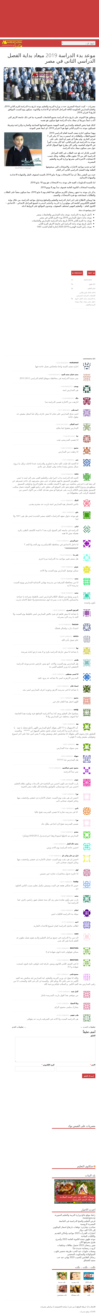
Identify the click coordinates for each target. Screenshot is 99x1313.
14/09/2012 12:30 (60, 844)
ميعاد (81, 302)
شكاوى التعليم (85, 1166)
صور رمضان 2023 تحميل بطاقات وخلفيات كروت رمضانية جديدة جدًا (76, 1247)
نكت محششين (62, 1295)
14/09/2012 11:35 (55, 856)
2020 (89, 292)
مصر (89, 302)
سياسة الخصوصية (60, 1307)
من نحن (72, 1307)
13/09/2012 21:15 (68, 922)
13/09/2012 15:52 (63, 948)
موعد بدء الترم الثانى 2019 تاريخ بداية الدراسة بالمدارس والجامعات (62, 220)
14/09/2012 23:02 (67, 660)
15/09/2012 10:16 (66, 555)
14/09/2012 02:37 (66, 882)
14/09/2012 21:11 (67, 698)
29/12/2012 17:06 (69, 436)
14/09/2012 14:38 (67, 780)
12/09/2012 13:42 (63, 1003)
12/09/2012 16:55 (62, 974)
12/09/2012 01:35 (63, 1015)
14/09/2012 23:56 (66, 636)
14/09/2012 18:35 (69, 724)
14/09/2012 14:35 (68, 794)
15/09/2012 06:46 (67, 593)
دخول (93, 302)
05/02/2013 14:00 (54, 375)
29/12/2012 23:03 (62, 424)
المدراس (80, 295)
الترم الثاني (83, 292)
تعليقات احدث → (87, 1026)
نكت (88, 1295)
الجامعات (92, 295)
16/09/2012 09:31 (68, 512)
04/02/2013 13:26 (68, 398)
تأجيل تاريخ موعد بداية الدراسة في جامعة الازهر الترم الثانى (65, 223)
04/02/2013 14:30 (67, 386)
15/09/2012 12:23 (63, 541)
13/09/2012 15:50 (63, 960)
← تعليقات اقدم (19, 1026)
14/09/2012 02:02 (67, 896)
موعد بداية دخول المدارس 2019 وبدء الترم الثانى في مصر (66, 217)
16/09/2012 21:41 (67, 500)
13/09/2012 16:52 (67, 934)
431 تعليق (92, 284)
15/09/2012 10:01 (67, 567)
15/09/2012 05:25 (59, 610)
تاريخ (76, 299)
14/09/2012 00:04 (67, 910)
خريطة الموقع (81, 1307)
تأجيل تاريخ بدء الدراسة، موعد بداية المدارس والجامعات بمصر (64, 214)
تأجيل (81, 299)
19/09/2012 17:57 (68, 460)
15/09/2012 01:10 (65, 625)
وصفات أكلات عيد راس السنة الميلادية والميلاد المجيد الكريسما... (77, 1198)
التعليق (93, 1035)
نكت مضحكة (75, 1295)
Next (90, 273)
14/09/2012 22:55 (58, 674)
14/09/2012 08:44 (68, 870)
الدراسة (86, 295)
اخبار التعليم (91, 288)
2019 (93, 292)
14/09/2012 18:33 (67, 756)
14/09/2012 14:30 (68, 820)
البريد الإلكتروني (48, 1065)
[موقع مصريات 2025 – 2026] (12, 48)
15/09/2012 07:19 (67, 579)
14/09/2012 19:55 (66, 710)
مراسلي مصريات (46, 1307)
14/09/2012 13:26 (67, 832)
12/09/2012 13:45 (64, 992)
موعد (85, 302)
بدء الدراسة (91, 299)
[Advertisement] (49, 20)
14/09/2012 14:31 (68, 808)
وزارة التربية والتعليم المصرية (52, 202)
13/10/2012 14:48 (67, 448)
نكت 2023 (88, 1282)
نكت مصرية (75, 1282)
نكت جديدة (62, 1282)
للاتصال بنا (91, 1307)
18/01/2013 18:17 (64, 410)
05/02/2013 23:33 (62, 363)
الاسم (92, 1065)
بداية (85, 299)
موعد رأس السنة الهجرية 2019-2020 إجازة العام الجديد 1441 (64, 226)
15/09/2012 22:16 (67, 527)
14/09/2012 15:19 (55, 768)
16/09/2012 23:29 (67, 474)
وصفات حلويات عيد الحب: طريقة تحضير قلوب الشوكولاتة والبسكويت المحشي (74, 1253)
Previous (78, 273)
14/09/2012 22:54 (63, 686)
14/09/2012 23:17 (69, 648)
